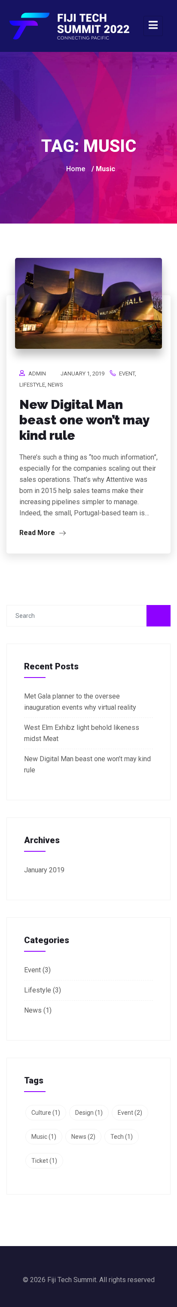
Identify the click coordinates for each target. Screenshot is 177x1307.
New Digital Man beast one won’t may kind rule (84, 420)
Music (43, 1136)
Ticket (44, 1160)
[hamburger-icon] (153, 26)
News (55, 384)
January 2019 (44, 870)
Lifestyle (32, 384)
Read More (38, 533)
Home (75, 169)
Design (89, 1112)
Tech (121, 1136)
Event (127, 373)
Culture (45, 1112)
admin (37, 373)
